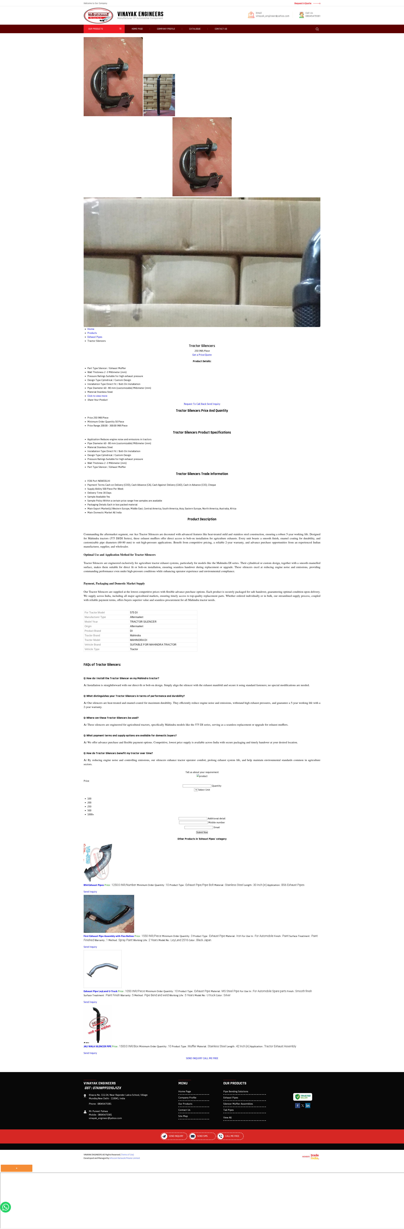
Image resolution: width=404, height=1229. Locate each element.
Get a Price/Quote (202, 354)
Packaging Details (97, 504)
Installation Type (96, 451)
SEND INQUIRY (194, 1058)
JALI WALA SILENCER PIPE (97, 1046)
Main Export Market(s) (99, 508)
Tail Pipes (228, 1110)
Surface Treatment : (102, 995)
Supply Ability (94, 488)
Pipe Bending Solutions (235, 1091)
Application (93, 439)
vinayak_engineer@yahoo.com (272, 16)
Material (91, 447)
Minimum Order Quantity (101, 421)
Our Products (95, 29)
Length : (255, 885)
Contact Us (221, 29)
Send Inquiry (213, 404)
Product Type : (191, 885)
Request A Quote (303, 3)
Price (90, 417)
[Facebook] (297, 1107)
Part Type (92, 467)
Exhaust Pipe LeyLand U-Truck (100, 991)
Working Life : (145, 940)
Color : (200, 940)
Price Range (93, 425)
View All (227, 1117)
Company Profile (166, 29)
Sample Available (96, 496)
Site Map (183, 1116)
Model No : (173, 940)
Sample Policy (94, 500)
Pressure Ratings (96, 459)
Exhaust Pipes (230, 1097)
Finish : (281, 936)
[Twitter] (302, 1107)
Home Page (137, 29)
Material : (228, 885)
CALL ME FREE (210, 1058)
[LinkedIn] (307, 1107)
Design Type (94, 455)
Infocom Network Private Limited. (125, 1158)
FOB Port (92, 481)
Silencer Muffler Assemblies (238, 1103)
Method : (120, 940)
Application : (285, 885)
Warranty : (101, 940)
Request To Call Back (195, 404)
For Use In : (257, 936)
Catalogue (195, 29)
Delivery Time (94, 492)
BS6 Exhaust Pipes (94, 885)
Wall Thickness (95, 463)
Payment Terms (96, 484)
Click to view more (97, 395)
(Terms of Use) (127, 1154)
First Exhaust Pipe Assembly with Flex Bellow (109, 936)
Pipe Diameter (95, 443)
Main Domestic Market (99, 512)
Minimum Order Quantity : (153, 885)
